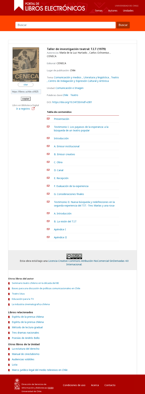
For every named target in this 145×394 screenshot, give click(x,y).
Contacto (110, 385)
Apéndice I (60, 229)
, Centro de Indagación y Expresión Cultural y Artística (78, 81)
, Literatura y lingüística (96, 77)
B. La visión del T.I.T (65, 221)
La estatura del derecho (25, 348)
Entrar (126, 384)
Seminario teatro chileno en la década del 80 (35, 283)
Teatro (74, 95)
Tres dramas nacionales (25, 332)
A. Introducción (62, 213)
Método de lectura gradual (27, 327)
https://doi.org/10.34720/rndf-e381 (72, 102)
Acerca (95, 385)
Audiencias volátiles (23, 359)
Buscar (72, 20)
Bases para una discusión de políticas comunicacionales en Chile (46, 288)
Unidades (128, 10)
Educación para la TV (23, 298)
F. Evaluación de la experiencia (71, 186)
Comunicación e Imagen (69, 88)
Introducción (61, 138)
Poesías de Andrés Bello (26, 338)
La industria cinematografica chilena (31, 304)
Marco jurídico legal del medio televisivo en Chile (40, 370)
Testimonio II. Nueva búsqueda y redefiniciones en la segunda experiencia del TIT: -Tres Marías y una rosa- (84, 203)
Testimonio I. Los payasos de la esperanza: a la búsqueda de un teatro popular (81, 128)
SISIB (50, 387)
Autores (112, 10)
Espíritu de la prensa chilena (28, 316)
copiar (25, 98)
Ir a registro (23, 108)
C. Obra (58, 162)
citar (26, 84)
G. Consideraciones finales (69, 194)
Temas (99, 10)
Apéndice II (60, 237)
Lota (14, 364)
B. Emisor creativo (64, 154)
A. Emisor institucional (66, 146)
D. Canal (58, 170)
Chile (65, 95)
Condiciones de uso (74, 385)
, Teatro (114, 77)
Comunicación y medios (68, 77)
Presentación (61, 119)
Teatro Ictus (18, 293)
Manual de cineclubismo (25, 354)
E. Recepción (61, 178)
